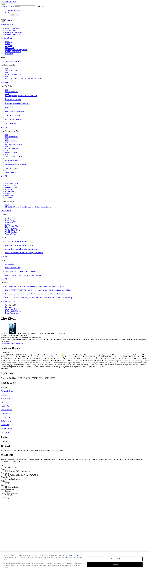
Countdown (9, 224)
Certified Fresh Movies (13, 34)
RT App (4, 211)
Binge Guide (9, 220)
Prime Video (9, 48)
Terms (44, 555)
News (9, 211)
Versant (19, 555)
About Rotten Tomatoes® (14, 11)
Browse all (9, 54)
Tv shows (4, 82)
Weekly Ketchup (11, 232)
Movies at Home (6, 38)
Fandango (8, 42)
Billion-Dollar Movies (13, 311)
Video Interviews (11, 228)
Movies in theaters (7, 25)
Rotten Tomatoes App (12, 313)
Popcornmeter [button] (27, 337)
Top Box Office (10, 30)
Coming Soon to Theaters (14, 32)
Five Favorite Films (12, 226)
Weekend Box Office (12, 230)
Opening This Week (12, 28)
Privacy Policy (75, 555)
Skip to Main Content (8, 2)
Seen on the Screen (12, 309)
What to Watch (12, 61)
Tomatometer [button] (5, 337)
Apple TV (8, 46)
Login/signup (15, 15)
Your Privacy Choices (115, 559)
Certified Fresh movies (13, 52)
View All (4, 127)
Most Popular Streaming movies (16, 50)
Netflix (7, 44)
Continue (115, 564)
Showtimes (11, 301)
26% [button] (19, 337)
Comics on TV (10, 222)
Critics (7, 13)
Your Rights (68, 557)
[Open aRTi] (3, 4)
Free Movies (9, 307)
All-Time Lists (10, 218)
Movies (9, 20)
